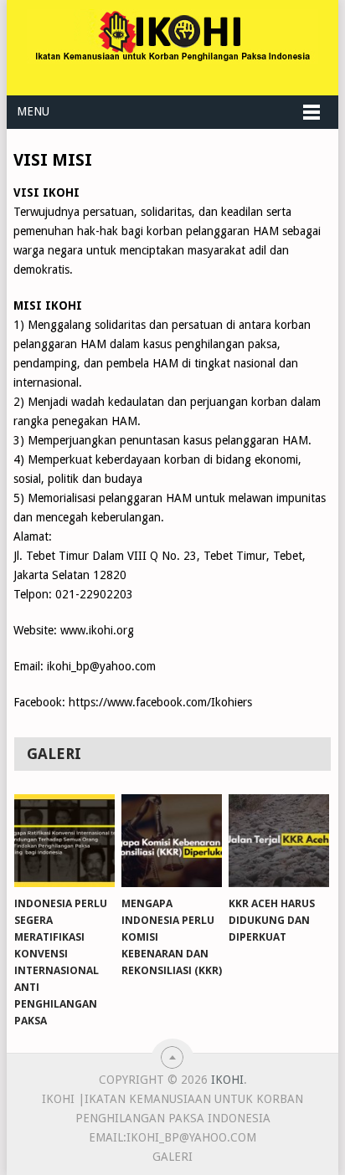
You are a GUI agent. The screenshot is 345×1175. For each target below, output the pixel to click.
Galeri (172, 1156)
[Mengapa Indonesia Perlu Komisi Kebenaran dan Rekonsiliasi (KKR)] (171, 841)
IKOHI (227, 1079)
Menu (33, 111)
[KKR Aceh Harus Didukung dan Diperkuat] (279, 841)
